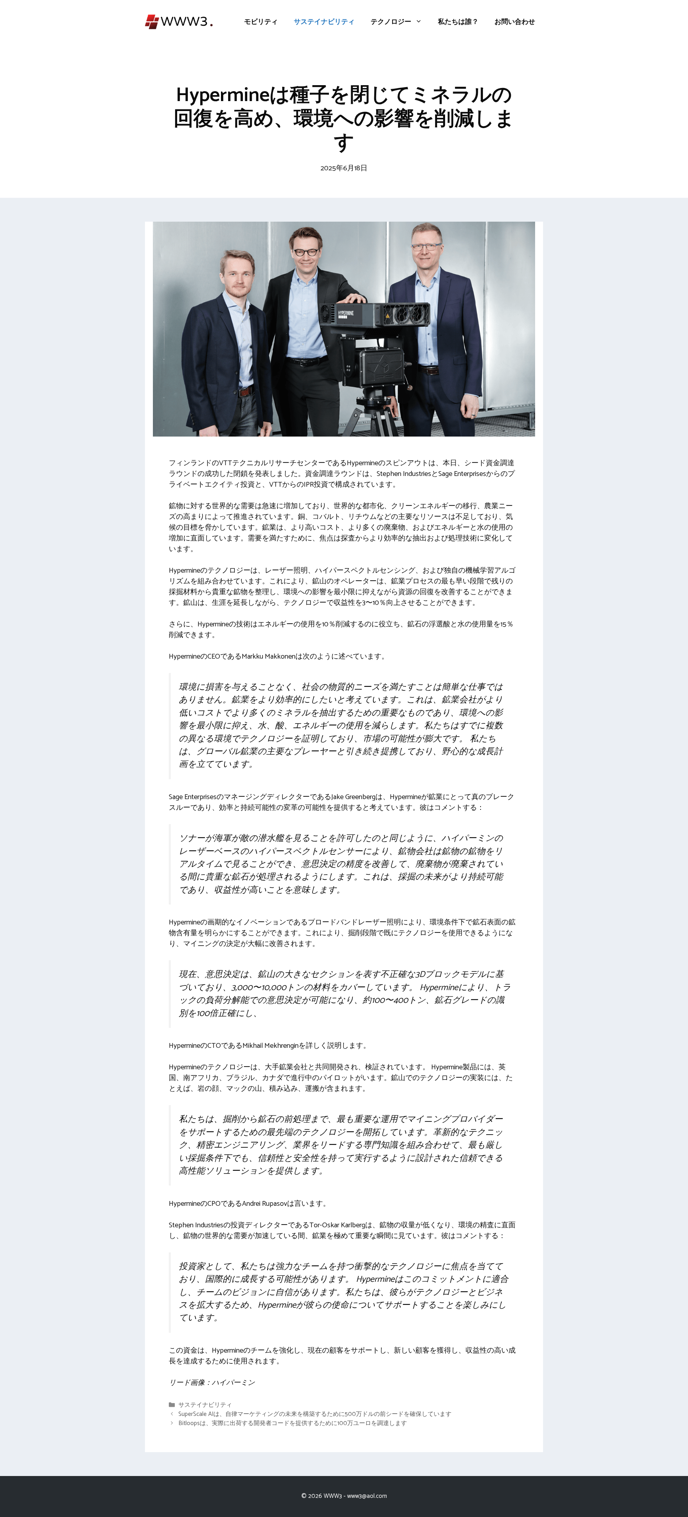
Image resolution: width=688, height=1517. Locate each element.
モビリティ (261, 21)
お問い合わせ (514, 21)
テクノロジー (391, 21)
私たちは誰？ (458, 21)
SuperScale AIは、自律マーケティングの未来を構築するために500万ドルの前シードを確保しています (315, 1414)
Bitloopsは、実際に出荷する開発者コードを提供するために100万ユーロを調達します (292, 1423)
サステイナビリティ (324, 21)
